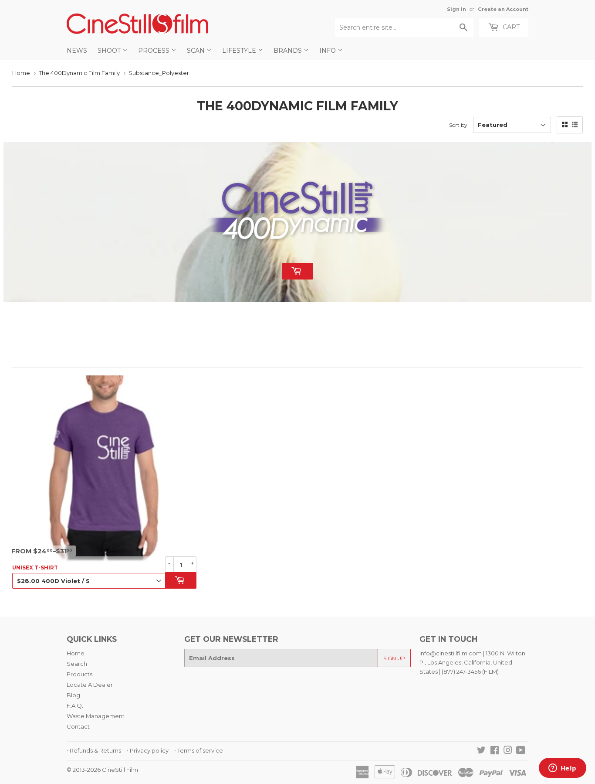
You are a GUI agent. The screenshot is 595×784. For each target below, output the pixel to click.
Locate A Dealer (90, 684)
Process (154, 51)
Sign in (456, 9)
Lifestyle (240, 51)
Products (79, 674)
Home (21, 72)
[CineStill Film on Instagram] (508, 751)
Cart (510, 27)
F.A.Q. (75, 705)
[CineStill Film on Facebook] (494, 751)
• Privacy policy (148, 750)
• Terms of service (198, 750)
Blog (73, 695)
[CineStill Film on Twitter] (481, 751)
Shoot (110, 51)
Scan (196, 51)
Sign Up (394, 658)
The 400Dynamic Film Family (79, 72)
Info (328, 51)
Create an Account (503, 9)
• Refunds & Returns (94, 750)
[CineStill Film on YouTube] (520, 751)
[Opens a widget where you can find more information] (562, 769)
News (77, 51)
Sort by (458, 125)
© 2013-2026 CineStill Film (102, 769)
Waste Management (96, 715)
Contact (78, 726)
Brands (289, 51)
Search (77, 663)
